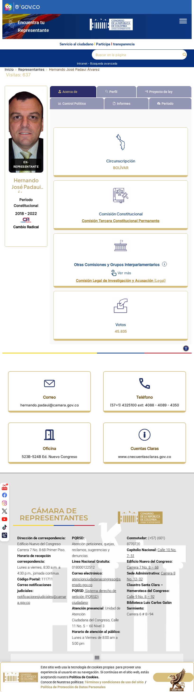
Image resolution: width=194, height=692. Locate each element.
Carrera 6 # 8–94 (140, 614)
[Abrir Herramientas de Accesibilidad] (186, 348)
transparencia (124, 44)
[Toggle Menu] (183, 21)
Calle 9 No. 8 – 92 (140, 597)
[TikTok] (4, 527)
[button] (185, 55)
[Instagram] (4, 503)
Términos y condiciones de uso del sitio (114, 682)
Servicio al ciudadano (76, 44)
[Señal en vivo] (4, 487)
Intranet (82, 63)
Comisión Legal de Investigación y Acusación (121, 280)
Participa (103, 44)
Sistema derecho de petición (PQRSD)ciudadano (94, 597)
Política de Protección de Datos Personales (73, 687)
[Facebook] (4, 495)
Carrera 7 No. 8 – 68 (143, 567)
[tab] (73, 91)
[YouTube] (4, 519)
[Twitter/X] (4, 511)
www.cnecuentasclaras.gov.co (144, 456)
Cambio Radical (26, 227)
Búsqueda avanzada (103, 63)
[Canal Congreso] (4, 535)
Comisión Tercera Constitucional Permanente (120, 220)
